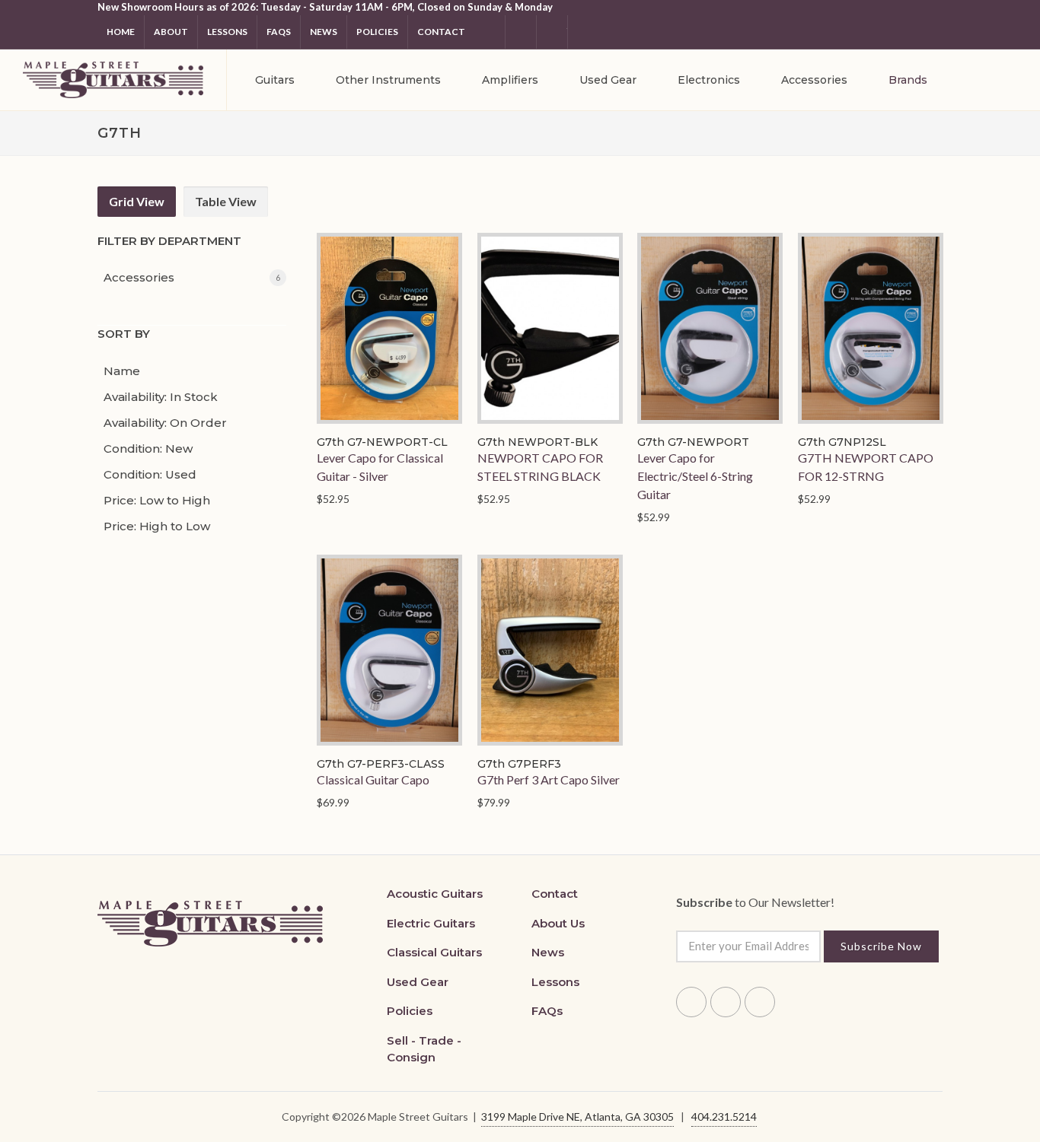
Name (122, 371)
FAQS (278, 31)
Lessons (227, 31)
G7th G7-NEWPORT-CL (382, 441)
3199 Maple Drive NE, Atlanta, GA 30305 (577, 1116)
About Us (558, 923)
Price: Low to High (157, 500)
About (171, 31)
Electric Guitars (431, 923)
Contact (441, 31)
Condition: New (148, 448)
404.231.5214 (724, 1116)
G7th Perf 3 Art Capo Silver (548, 778)
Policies (377, 31)
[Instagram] (521, 32)
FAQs (547, 1011)
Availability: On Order (165, 422)
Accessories (139, 277)
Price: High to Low (157, 526)
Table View (226, 201)
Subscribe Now (881, 946)
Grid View (136, 201)
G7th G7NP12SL (841, 441)
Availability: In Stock (161, 397)
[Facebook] (489, 32)
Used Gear (417, 982)
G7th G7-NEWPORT (693, 441)
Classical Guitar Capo (373, 778)
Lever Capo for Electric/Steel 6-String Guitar (695, 475)
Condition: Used (150, 474)
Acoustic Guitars (435, 893)
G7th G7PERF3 (518, 763)
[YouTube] (552, 32)
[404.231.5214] (583, 32)
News (323, 31)
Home (121, 31)
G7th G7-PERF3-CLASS (381, 763)
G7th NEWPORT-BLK (537, 441)
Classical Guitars (434, 952)
